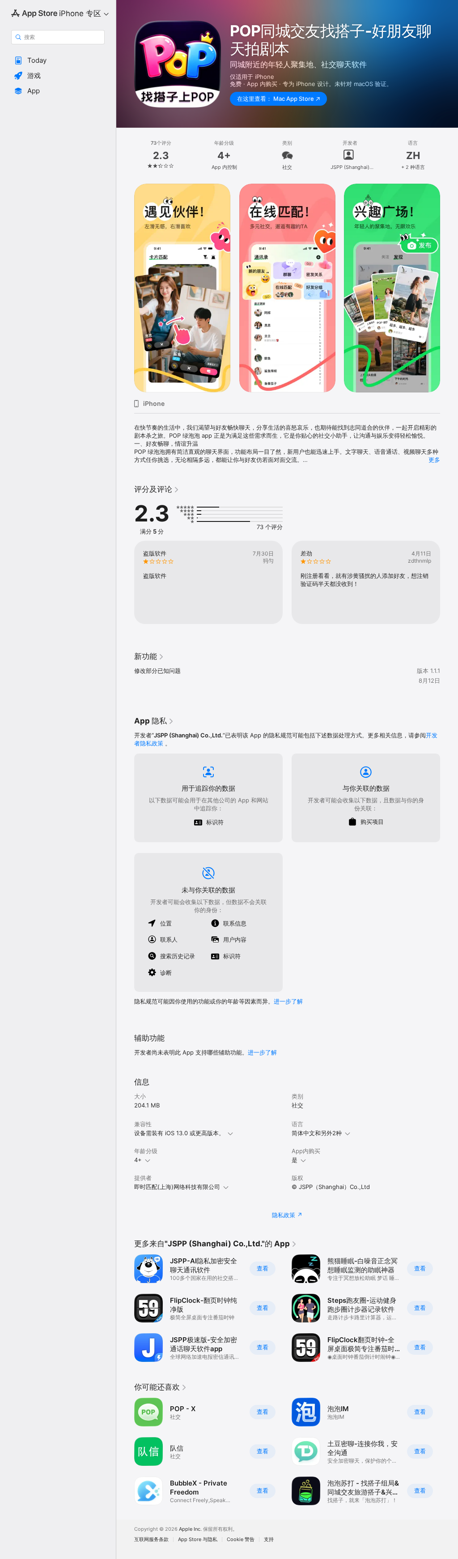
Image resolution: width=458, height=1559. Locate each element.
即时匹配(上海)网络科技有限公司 (177, 1186)
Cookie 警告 (240, 1539)
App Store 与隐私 (197, 1539)
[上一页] (125, 155)
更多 (434, 459)
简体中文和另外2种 (317, 1133)
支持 (269, 1539)
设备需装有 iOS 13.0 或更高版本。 (179, 1133)
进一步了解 (288, 1001)
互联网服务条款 (151, 1539)
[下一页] (449, 155)
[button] (58, 60)
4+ (138, 1159)
